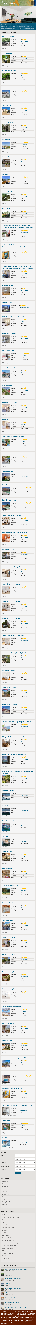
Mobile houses (24, 1110)
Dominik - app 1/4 (8, 972)
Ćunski (4, 1100)
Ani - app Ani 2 (6, 157)
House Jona (6, 454)
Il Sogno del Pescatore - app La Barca (14, 737)
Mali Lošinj (5, 682)
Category (3, 1169)
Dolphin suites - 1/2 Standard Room (14, 316)
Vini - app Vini (6, 208)
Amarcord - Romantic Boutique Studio (15, 532)
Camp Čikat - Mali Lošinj (9, 1115)
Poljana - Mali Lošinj (8, 1148)
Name (2, 1155)
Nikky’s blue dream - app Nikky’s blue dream (16, 722)
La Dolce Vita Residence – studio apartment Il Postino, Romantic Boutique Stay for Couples (17, 267)
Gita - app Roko (7, 88)
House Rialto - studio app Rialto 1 (13, 567)
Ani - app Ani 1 (6, 140)
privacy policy (4, 1323)
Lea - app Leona (7, 54)
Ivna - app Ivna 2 (7, 285)
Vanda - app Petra (8, 1023)
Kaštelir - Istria (6, 1261)
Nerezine (4, 1053)
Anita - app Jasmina (8, 36)
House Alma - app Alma (9, 333)
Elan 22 (4, 1138)
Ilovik (3, 1220)
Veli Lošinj (5, 48)
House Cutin (6, 1120)
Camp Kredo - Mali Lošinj (9, 1245)
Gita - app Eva (6, 105)
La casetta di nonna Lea (10, 886)
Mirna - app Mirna (7, 1041)
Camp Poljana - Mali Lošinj (10, 1243)
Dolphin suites (7, 303)
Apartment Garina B (8, 549)
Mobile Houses (6, 1189)
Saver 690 (5, 806)
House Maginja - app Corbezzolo (13, 636)
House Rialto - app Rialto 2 (11, 584)
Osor (3, 1215)
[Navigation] (33, 3)
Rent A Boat (5, 1181)
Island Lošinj (8, 3)
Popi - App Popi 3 (7, 868)
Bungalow (5, 1186)
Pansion (4, 1204)
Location (3, 1162)
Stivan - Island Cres (8, 1248)
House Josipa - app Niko (10, 704)
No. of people (5, 1166)
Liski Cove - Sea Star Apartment (12, 1088)
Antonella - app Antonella (10, 368)
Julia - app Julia (7, 385)
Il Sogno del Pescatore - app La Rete (14, 754)
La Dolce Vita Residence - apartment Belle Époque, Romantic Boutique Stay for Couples (17, 227)
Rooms (23, 321)
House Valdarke (7, 851)
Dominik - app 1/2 (8, 989)
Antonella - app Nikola (9, 402)
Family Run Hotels (7, 1202)
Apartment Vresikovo (9, 670)
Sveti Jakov (5, 1235)
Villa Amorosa (6, 1073)
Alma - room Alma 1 (8, 351)
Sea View (4, 1191)
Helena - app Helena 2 (9, 954)
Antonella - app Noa (8, 419)
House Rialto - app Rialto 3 (11, 601)
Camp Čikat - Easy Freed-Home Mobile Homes (17, 1105)
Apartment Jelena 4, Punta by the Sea (14, 653)
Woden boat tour (8, 471)
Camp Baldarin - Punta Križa (10, 1217)
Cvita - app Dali (7, 191)
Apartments (24, 41)
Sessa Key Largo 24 (8, 790)
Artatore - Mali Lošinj (8, 1227)
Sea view (25, 144)
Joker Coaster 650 (8, 821)
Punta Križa (5, 1258)
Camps (4, 1199)
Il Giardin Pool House (9, 500)
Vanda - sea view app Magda (11, 1006)
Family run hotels (24, 307)
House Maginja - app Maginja (11, 515)
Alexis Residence (6, 25)
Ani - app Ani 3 (6, 174)
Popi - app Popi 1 (7, 903)
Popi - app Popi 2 (7, 920)
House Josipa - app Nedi (10, 687)
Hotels (4, 1197)
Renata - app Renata (9, 71)
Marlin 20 (5, 836)
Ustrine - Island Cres (8, 1240)
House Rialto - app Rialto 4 (11, 618)
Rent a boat (24, 476)
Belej (3, 1133)
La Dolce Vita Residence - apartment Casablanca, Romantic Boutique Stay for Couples (16, 247)
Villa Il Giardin (6, 485)
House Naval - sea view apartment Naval (15, 1058)
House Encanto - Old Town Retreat (13, 437)
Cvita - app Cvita (7, 122)
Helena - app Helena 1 (9, 937)
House (23, 442)
